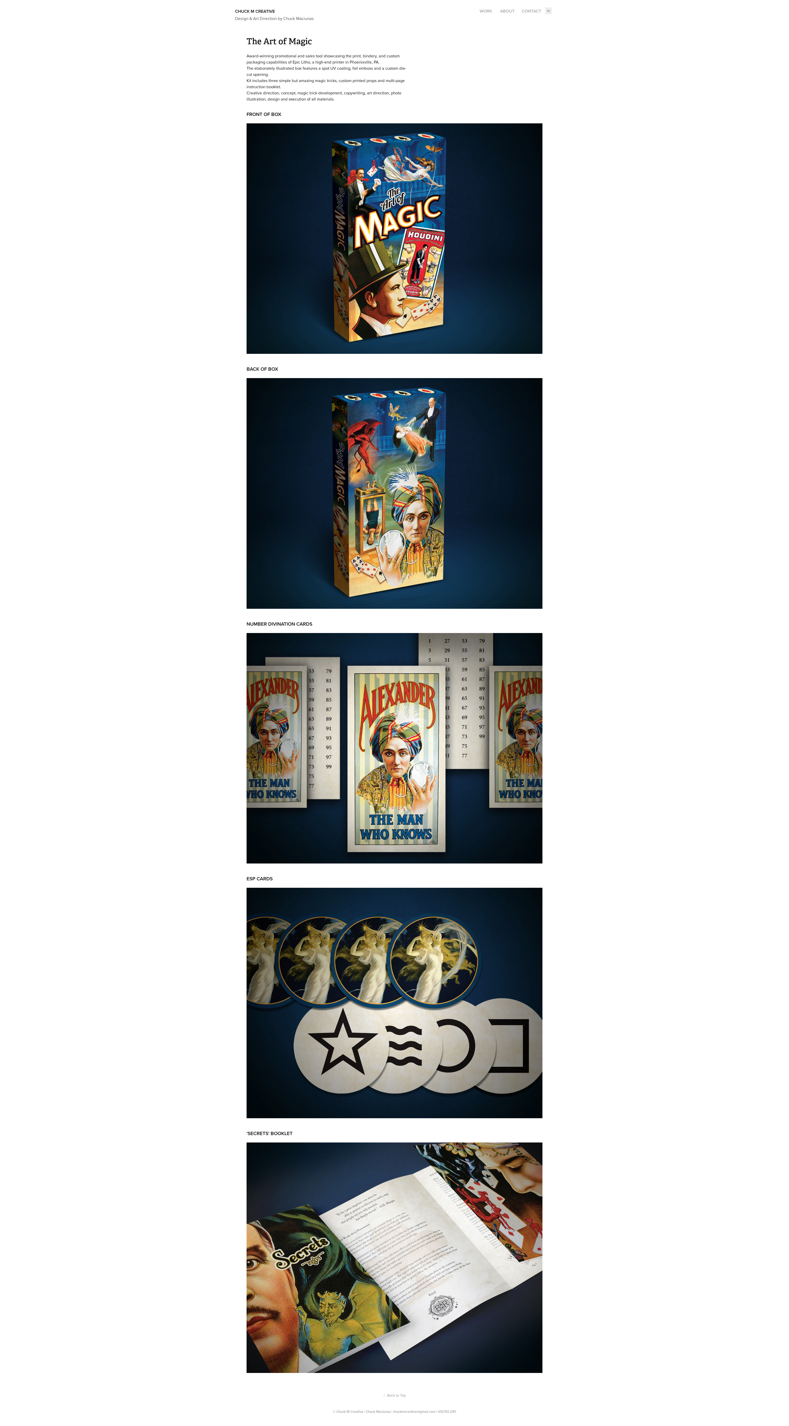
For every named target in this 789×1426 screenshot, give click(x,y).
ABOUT (507, 11)
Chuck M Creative (255, 11)
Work (486, 11)
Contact (531, 11)
